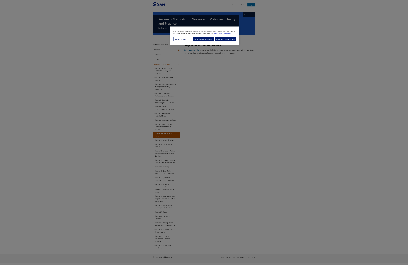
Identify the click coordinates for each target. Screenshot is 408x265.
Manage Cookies (180, 39)
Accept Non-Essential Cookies (225, 39)
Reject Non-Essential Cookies (203, 39)
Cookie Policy (227, 33)
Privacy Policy (218, 33)
